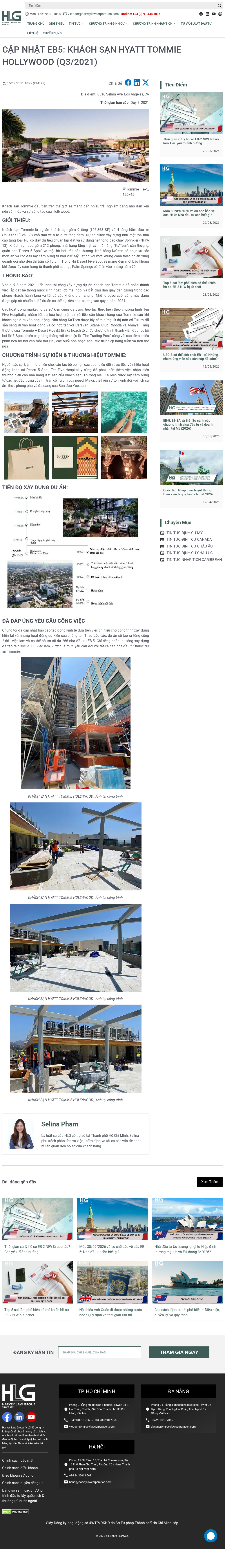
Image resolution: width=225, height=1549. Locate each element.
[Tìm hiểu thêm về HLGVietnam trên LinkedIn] (207, 13)
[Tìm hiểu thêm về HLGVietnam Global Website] (220, 13)
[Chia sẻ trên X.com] (145, 83)
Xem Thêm (209, 1182)
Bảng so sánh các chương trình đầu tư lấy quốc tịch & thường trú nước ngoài (23, 1495)
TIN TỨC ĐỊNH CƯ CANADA (189, 539)
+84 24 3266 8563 (80, 1475)
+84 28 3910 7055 (80, 1420)
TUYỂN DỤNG (52, 33)
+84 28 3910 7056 (105, 1420)
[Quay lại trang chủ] (18, 1407)
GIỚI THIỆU (56, 23)
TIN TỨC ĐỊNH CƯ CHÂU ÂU (190, 546)
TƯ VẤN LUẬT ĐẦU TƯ (196, 23)
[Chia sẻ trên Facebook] (128, 83)
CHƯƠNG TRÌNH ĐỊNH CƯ (107, 23)
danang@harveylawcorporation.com (173, 1426)
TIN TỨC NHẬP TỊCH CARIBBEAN (194, 559)
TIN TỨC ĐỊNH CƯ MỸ (185, 533)
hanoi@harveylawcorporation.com (90, 1482)
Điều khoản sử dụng (17, 1475)
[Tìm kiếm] (220, 6)
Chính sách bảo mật (17, 1460)
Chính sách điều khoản (20, 1468)
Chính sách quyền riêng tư (22, 1483)
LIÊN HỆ (32, 33)
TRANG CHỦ (35, 23)
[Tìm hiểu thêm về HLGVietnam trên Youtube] (213, 13)
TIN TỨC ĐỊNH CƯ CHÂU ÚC (190, 553)
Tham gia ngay (179, 1352)
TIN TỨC (75, 23)
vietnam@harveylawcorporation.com (93, 14)
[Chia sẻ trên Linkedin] (137, 83)
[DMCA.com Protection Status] (15, 1513)
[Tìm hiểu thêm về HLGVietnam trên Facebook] (201, 13)
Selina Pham (59, 1124)
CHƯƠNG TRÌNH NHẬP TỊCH (152, 23)
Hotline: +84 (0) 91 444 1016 (140, 14)
